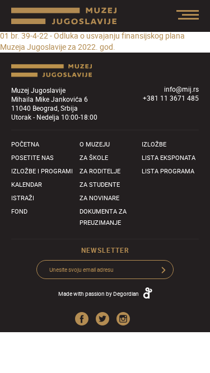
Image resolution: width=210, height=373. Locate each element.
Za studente (100, 184)
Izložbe (154, 144)
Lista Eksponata (168, 157)
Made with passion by (98, 294)
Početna (25, 144)
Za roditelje (100, 171)
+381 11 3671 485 (171, 97)
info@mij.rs (181, 88)
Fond (19, 211)
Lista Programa (168, 171)
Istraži (22, 197)
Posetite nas (32, 157)
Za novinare (99, 197)
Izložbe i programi (42, 171)
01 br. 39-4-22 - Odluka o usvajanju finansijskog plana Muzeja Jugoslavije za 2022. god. (92, 41)
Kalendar (26, 184)
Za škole (94, 157)
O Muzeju (95, 144)
